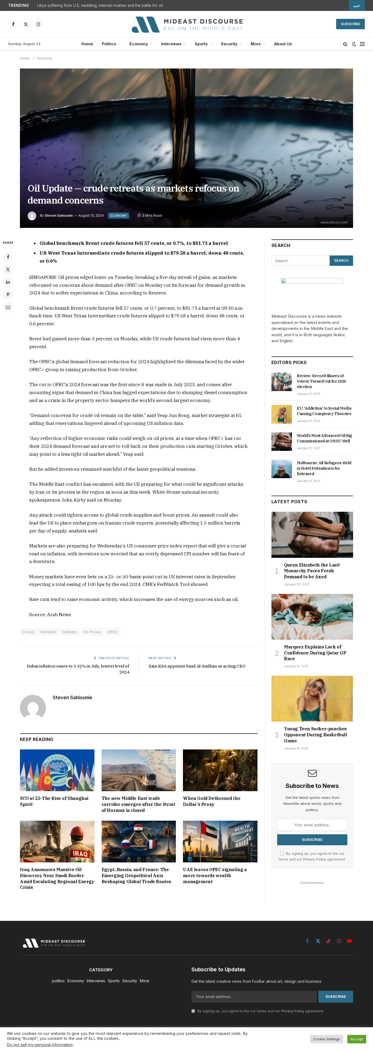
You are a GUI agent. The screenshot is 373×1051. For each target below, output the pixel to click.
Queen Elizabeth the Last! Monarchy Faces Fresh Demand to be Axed (312, 571)
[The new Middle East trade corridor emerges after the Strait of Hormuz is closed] (139, 770)
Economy (138, 43)
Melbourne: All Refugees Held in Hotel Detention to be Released (324, 468)
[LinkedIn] (8, 282)
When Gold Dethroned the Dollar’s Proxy (211, 801)
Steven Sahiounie (59, 215)
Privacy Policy (314, 859)
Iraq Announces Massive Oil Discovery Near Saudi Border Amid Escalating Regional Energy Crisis (57, 878)
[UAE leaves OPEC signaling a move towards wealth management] (220, 841)
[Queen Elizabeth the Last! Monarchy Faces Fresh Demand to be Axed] (312, 535)
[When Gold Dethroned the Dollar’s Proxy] (220, 770)
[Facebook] (8, 257)
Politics (109, 43)
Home (87, 43)
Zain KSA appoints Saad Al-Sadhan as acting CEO (197, 666)
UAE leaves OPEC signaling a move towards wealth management (215, 875)
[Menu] (362, 44)
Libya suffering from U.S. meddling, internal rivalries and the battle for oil (100, 5)
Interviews (171, 43)
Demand (48, 632)
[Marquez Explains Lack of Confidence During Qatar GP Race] (312, 617)
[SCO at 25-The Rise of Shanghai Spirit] (57, 770)
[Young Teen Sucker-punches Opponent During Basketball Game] (312, 699)
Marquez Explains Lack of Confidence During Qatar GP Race (315, 653)
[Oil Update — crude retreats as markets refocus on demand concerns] (186, 148)
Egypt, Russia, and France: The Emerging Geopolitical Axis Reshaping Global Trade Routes (136, 875)
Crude (28, 632)
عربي (356, 5)
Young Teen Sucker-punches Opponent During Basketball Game (315, 734)
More (256, 43)
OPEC (113, 632)
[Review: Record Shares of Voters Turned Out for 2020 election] (281, 382)
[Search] (345, 44)
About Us (283, 43)
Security (229, 43)
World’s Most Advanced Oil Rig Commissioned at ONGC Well (324, 438)
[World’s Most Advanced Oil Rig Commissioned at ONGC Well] (281, 441)
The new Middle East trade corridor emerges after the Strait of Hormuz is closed (138, 804)
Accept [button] (357, 1039)
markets (69, 632)
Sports (201, 43)
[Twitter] (8, 269)
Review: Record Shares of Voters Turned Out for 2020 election (321, 381)
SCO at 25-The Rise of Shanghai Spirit (54, 801)
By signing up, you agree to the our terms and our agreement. (260, 1011)
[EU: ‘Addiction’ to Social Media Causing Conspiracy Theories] (281, 414)
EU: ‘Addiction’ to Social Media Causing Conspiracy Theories (324, 411)
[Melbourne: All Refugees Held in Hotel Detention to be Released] (281, 469)
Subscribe (350, 24)
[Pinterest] (8, 294)
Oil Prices (92, 632)
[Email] (8, 307)
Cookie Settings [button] (326, 1039)
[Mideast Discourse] (186, 24)
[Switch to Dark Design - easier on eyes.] (354, 44)
